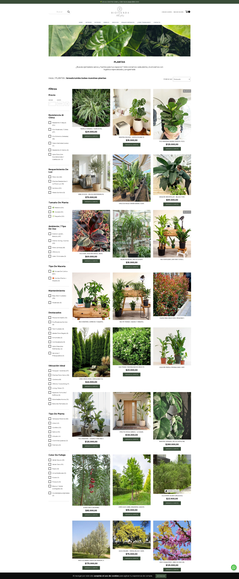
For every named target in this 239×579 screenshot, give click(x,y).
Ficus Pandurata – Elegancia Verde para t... (91, 439)
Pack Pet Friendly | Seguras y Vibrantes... (132, 322)
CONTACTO (157, 22)
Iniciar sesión (178, 12)
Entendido (161, 576)
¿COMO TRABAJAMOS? (144, 22)
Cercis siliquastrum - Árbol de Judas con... (172, 562)
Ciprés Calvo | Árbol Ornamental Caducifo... (132, 507)
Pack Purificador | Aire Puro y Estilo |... (172, 259)
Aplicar (67, 104)
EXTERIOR (97, 22)
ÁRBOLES (106, 22)
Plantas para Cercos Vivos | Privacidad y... (172, 318)
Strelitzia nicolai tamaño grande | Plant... (131, 203)
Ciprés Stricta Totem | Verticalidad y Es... (91, 379)
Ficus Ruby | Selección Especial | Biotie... (91, 253)
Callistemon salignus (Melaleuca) (172, 496)
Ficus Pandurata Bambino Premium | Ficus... (172, 141)
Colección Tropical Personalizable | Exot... (172, 367)
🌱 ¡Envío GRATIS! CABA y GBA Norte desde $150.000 (119, 2)
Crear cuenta (167, 12)
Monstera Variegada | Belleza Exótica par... (172, 441)
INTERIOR (89, 22)
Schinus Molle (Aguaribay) (91, 507)
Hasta (59, 100)
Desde (51, 100)
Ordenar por (167, 79)
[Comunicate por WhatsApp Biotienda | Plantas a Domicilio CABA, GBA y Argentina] (234, 567)
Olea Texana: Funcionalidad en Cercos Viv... (132, 367)
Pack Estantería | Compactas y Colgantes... (91, 322)
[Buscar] (68, 12)
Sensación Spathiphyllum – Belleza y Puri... (172, 197)
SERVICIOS (115, 22)
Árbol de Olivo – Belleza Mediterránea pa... (91, 194)
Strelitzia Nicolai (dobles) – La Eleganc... (132, 432)
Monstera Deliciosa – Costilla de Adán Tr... (131, 137)
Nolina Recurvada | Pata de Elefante (131, 259)
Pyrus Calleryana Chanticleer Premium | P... (91, 560)
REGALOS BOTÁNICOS (127, 22)
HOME (81, 22)
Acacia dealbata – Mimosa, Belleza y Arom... (131, 551)
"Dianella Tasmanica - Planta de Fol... (91, 129)
